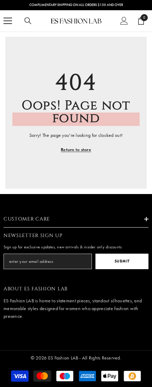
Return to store (76, 149)
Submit (122, 261)
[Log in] (124, 21)
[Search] (28, 21)
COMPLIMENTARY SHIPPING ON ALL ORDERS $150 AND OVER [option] (76, 5)
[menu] (8, 21)
